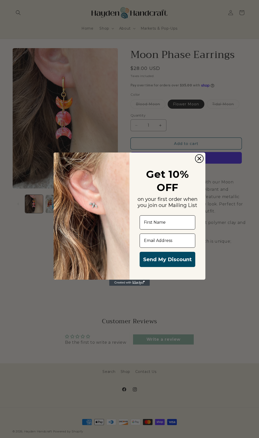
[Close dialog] (199, 159)
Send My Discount (167, 259)
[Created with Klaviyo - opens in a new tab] (129, 283)
